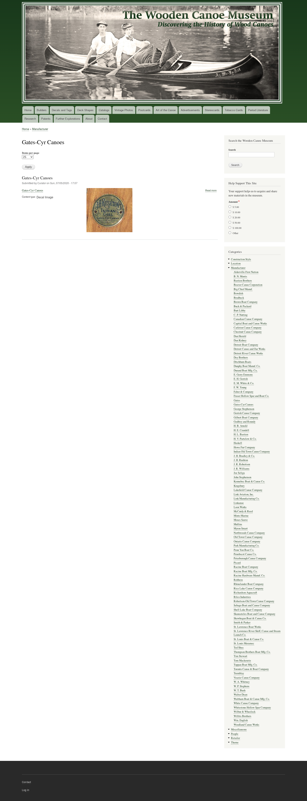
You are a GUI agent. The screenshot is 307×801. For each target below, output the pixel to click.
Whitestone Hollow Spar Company (252, 707)
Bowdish (238, 293)
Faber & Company (243, 391)
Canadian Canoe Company (248, 319)
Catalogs (104, 110)
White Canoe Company (246, 703)
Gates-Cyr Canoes (37, 178)
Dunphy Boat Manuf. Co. (247, 366)
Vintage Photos (123, 110)
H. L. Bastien (241, 434)
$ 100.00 (237, 227)
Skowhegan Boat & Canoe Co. (250, 618)
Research (30, 119)
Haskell (238, 443)
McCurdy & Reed (243, 511)
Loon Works (240, 507)
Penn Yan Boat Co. (244, 550)
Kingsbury (239, 486)
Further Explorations (68, 119)
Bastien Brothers (243, 280)
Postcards (144, 110)
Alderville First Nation (246, 272)
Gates (237, 400)
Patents (46, 119)
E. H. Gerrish (241, 379)
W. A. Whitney (242, 682)
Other (235, 233)
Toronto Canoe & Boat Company (251, 669)
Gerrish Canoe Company (247, 413)
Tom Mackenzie (242, 660)
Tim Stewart (240, 656)
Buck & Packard (242, 306)
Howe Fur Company (244, 447)
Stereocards (212, 110)
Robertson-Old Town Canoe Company (254, 601)
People (234, 734)
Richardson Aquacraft (245, 592)
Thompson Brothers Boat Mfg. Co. (252, 652)
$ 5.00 (236, 207)
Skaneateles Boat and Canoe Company (254, 614)
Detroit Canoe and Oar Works (249, 349)
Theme (234, 742)
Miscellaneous (239, 729)
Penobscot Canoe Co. (245, 554)
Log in (25, 790)
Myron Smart (241, 528)
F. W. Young (240, 387)
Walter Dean (240, 694)
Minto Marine (241, 515)
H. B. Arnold (240, 426)
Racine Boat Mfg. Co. (245, 571)
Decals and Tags (62, 110)
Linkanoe (239, 503)
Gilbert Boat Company (246, 417)
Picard (237, 562)
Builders (42, 110)
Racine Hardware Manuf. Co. (249, 575)
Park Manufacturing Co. (246, 545)
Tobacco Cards (234, 110)
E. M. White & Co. (244, 383)
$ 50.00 (236, 222)
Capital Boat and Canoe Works (250, 323)
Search (232, 150)
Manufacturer (40, 129)
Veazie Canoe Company (247, 677)
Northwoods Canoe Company (249, 533)
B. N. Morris (240, 276)
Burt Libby (239, 310)
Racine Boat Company (246, 567)
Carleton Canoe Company (247, 327)
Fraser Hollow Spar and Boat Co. (251, 396)
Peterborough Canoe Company (250, 558)
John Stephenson (242, 477)
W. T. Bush (239, 690)
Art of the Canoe (166, 110)
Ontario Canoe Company (247, 541)
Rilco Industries (242, 597)
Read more (211, 190)
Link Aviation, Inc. (244, 494)
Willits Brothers (242, 716)
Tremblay (239, 673)
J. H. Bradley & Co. (244, 456)
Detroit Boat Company (246, 344)
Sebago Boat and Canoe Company (252, 605)
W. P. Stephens (241, 686)
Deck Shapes (85, 110)
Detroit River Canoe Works (248, 353)
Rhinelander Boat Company (249, 584)
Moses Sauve (241, 520)
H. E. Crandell (241, 430)
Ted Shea (239, 647)
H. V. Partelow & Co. (245, 439)
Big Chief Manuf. (243, 289)
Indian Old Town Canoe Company (252, 451)
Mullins (238, 524)
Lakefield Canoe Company (248, 490)
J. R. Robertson (242, 464)
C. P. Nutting (240, 315)
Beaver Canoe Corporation (248, 285)
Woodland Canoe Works (246, 724)
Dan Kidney (240, 340)
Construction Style (241, 259)
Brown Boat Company (246, 302)
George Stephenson (244, 409)
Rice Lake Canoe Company (248, 588)
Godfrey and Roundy (244, 421)
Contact (102, 119)
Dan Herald (240, 336)
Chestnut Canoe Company (248, 332)
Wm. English (241, 720)
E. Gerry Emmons (243, 374)
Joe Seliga (239, 473)
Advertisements (190, 110)
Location (236, 263)
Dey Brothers (241, 357)
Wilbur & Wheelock (244, 711)
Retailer (235, 738)
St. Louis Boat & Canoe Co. (249, 639)
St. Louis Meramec (244, 643)
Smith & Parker (242, 622)
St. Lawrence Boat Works (247, 627)
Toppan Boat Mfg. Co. (245, 664)
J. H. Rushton (241, 460)
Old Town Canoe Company (248, 537)
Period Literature (258, 110)
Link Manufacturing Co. (246, 498)
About (89, 119)
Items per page (30, 153)
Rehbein (238, 580)
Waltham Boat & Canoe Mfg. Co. (252, 699)
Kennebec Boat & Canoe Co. (249, 481)
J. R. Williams (241, 468)
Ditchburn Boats (242, 362)
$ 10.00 (236, 212)
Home (28, 110)
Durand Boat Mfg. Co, (245, 370)
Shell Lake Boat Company (248, 609)
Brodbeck (239, 297)
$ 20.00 (236, 217)
